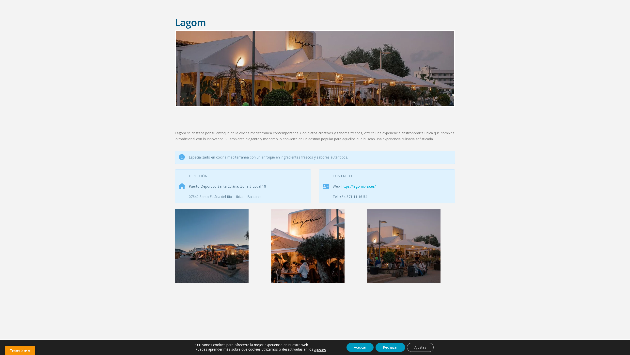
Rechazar (390, 347)
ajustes (320, 350)
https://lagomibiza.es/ (359, 186)
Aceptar (360, 347)
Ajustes (420, 347)
